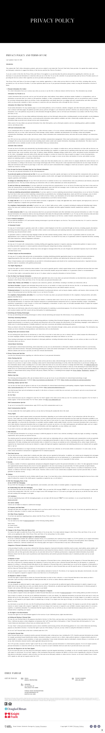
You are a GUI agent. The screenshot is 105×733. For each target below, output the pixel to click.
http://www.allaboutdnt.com (53, 399)
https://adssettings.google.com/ (17, 380)
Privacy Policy (79, 726)
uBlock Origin (12, 372)
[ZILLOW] (99, 726)
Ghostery (92, 370)
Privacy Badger (77, 370)
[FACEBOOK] (91, 726)
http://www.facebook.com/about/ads (43, 380)
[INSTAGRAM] (95, 726)
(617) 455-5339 (79, 680)
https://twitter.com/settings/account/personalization (75, 380)
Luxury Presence (41, 726)
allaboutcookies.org (91, 364)
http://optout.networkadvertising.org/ (54, 387)
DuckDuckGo (85, 370)
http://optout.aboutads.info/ (16, 387)
